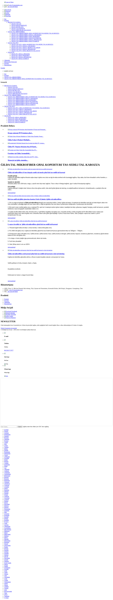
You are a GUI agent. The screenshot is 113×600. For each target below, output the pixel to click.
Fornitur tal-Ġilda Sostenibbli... (19, 153)
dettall (13, 193)
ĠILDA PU (11, 52)
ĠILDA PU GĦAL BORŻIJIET (20, 55)
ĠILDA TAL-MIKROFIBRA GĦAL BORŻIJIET (25, 36)
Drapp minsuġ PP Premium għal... (20, 133)
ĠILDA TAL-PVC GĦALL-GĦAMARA (23, 46)
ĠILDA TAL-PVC (13, 43)
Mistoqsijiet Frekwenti (10, 62)
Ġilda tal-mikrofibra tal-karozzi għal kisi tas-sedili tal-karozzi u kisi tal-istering (36, 254)
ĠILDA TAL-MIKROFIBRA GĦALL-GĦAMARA (26, 35)
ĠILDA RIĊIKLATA (17, 27)
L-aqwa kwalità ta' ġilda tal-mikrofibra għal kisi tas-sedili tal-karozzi (33, 224)
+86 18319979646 (12, 6)
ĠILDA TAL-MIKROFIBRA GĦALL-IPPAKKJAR (26, 39)
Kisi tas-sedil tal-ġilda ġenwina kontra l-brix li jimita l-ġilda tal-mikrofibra (34, 199)
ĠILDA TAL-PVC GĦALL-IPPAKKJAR (23, 49)
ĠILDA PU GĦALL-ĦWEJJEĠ (20, 54)
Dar (5, 19)
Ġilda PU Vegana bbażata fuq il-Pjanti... (22, 147)
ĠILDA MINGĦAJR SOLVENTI (21, 30)
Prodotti (6, 20)
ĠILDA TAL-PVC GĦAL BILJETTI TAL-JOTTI (25, 51)
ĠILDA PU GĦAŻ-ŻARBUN (20, 58)
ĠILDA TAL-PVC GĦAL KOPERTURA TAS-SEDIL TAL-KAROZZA (32, 44)
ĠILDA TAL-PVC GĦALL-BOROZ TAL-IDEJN (25, 47)
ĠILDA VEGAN (16, 24)
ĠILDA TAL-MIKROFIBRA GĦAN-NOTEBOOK (26, 38)
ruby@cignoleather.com (15, 5)
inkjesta (10, 193)
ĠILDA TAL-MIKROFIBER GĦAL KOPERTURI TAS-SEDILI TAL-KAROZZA (35, 33)
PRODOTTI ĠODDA (14, 22)
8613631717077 (8, 350)
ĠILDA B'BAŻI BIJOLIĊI (19, 25)
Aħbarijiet (7, 60)
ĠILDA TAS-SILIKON (18, 28)
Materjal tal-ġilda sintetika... (18, 160)
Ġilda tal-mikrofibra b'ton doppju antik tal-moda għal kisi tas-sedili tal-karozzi (36, 172)
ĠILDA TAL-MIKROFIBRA (16, 31)
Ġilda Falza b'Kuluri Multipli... (19, 140)
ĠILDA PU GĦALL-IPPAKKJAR (21, 57)
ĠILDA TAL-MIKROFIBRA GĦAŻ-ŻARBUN (25, 41)
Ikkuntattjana (7, 65)
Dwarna (6, 63)
